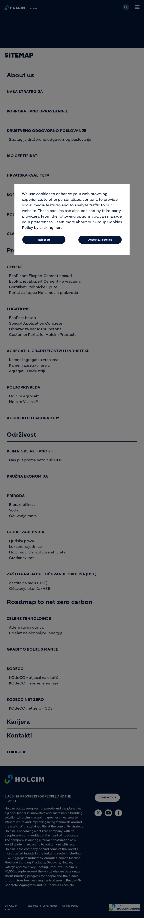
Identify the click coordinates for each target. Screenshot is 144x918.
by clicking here (48, 227)
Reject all (44, 239)
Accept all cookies (100, 239)
